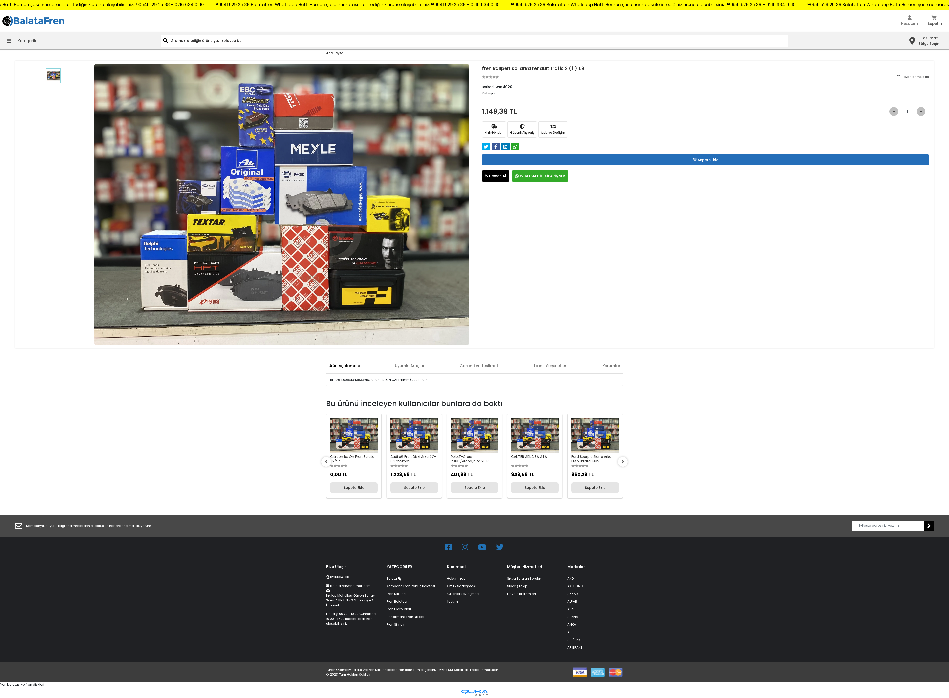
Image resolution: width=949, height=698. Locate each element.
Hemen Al (497, 175)
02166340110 (339, 577)
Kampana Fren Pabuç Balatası (411, 586)
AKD (570, 578)
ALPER (572, 609)
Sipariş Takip (517, 586)
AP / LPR (573, 639)
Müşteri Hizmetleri (524, 566)
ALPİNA (572, 616)
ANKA (571, 624)
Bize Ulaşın (336, 566)
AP (569, 632)
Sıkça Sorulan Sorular (524, 578)
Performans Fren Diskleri (406, 616)
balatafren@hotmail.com (350, 585)
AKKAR (572, 593)
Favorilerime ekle (915, 76)
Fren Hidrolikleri (399, 609)
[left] (326, 461)
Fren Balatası (397, 601)
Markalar (576, 566)
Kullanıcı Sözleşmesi (463, 593)
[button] (909, 21)
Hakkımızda (456, 578)
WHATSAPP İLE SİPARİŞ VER (542, 175)
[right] (622, 461)
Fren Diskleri (396, 593)
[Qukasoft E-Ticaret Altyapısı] (474, 693)
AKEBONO (575, 586)
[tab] (344, 366)
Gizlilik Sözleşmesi (461, 586)
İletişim (452, 601)
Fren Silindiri (396, 624)
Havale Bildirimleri (521, 593)
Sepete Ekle (708, 159)
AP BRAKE (574, 647)
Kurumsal (456, 566)
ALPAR (572, 601)
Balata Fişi (394, 578)
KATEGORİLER (399, 566)
